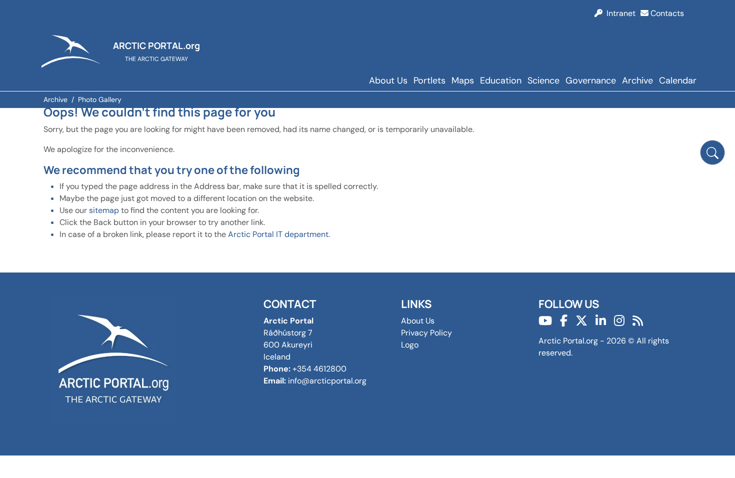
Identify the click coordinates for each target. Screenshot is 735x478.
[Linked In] (601, 321)
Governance (591, 80)
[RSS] (637, 321)
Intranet (619, 13)
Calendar (677, 80)
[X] (582, 321)
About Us (388, 80)
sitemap (104, 210)
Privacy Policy (426, 333)
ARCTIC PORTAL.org (156, 46)
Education (501, 80)
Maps (463, 80)
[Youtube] (545, 321)
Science (544, 80)
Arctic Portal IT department (278, 234)
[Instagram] (619, 321)
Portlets (430, 80)
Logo (409, 345)
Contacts (666, 13)
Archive (637, 80)
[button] (712, 152)
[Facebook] (564, 321)
